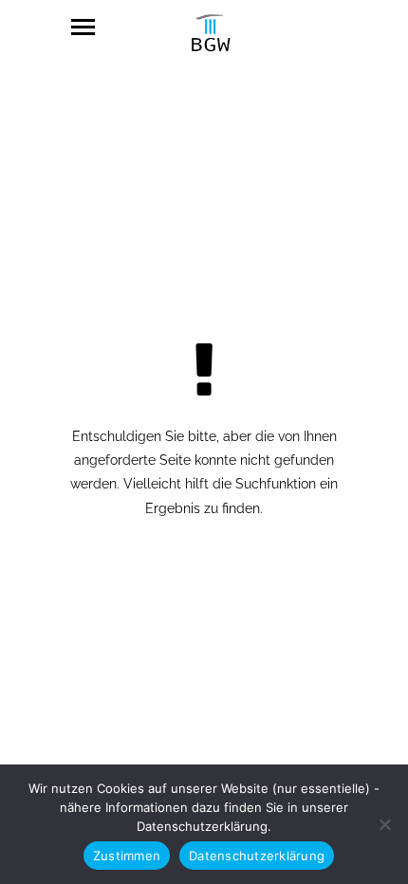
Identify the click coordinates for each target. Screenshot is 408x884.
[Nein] (384, 824)
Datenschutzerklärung (257, 855)
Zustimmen (126, 855)
